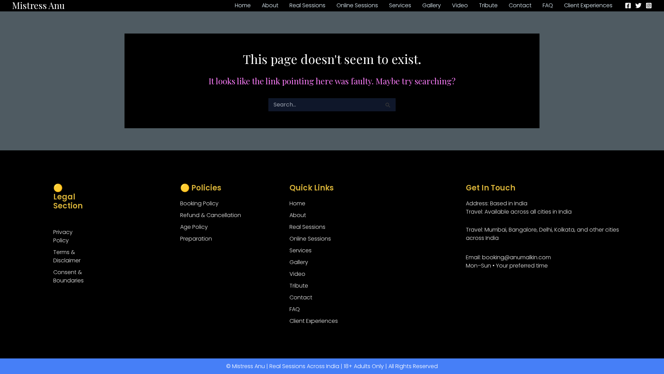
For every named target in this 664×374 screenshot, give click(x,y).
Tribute (298, 286)
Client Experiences (313, 321)
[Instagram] (649, 5)
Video (297, 274)
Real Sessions (307, 227)
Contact (300, 297)
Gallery (298, 262)
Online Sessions (310, 239)
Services (300, 250)
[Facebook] (628, 5)
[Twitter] (638, 5)
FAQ (294, 309)
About (297, 215)
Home (297, 203)
